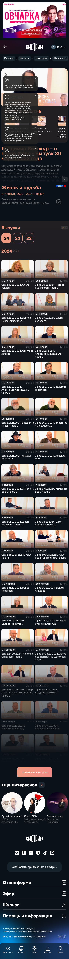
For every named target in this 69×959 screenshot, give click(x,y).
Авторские (8, 199)
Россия (39, 193)
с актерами (25, 199)
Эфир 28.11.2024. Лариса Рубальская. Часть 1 (16, 319)
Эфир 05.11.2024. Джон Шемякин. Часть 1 (48, 523)
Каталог (24, 58)
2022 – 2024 (25, 193)
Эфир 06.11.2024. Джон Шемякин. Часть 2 (15, 523)
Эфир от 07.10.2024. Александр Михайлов (47, 727)
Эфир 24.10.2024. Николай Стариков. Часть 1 (17, 655)
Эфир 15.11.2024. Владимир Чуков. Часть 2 (17, 424)
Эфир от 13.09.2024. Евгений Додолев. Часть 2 (16, 760)
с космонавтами (18, 201)
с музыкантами (33, 202)
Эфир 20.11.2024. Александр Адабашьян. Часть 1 (15, 389)
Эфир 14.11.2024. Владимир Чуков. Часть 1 (51, 424)
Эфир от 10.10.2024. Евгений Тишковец (13, 727)
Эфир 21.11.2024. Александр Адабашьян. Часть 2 (48, 353)
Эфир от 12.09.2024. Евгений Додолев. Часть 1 (50, 760)
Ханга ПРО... (31, 816)
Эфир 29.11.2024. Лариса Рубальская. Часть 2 (49, 286)
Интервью (41, 58)
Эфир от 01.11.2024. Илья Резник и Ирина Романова (50, 556)
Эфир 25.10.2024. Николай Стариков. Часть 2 (50, 622)
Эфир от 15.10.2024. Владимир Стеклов (46, 691)
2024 (16, 250)
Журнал (11, 904)
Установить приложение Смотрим (34, 867)
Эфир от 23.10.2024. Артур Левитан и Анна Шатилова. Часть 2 (50, 656)
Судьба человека (11, 816)
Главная (8, 58)
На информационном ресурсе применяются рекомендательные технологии (27, 930)
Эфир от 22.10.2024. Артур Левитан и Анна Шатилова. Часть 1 (17, 692)
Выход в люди (55, 816)
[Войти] (53, 47)
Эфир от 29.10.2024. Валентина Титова (13, 622)
